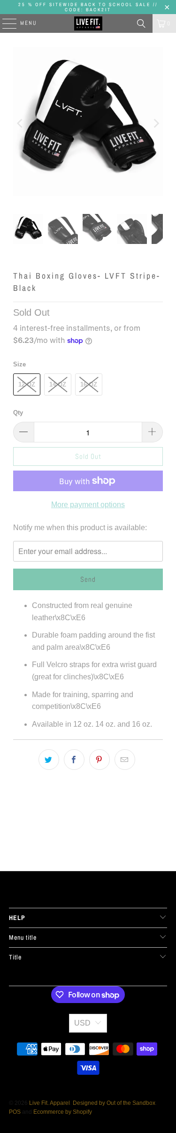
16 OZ (88, 384)
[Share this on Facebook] (74, 759)
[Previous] (20, 123)
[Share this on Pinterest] (99, 759)
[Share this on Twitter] (48, 759)
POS (15, 1112)
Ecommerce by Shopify (62, 1112)
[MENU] (4, 23)
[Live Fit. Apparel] (88, 23)
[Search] (141, 23)
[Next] (155, 123)
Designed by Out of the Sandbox (114, 1103)
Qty (18, 412)
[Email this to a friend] (125, 759)
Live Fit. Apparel (49, 1103)
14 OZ (57, 384)
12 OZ (26, 384)
